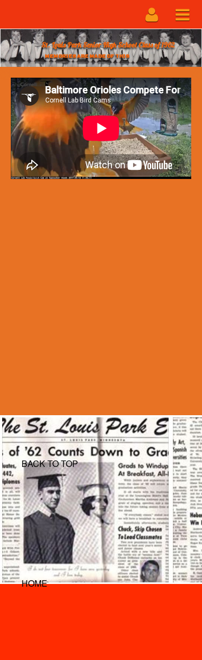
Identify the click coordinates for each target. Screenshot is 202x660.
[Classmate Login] (152, 14)
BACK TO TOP (50, 463)
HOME (34, 583)
